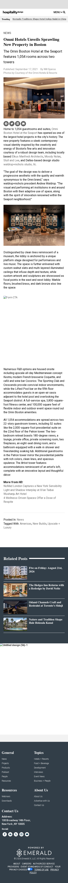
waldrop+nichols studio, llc (19, 164)
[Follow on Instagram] (21, 834)
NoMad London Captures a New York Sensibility (32, 486)
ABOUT (16, 864)
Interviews (38, 772)
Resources (6, 781)
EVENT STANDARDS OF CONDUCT (37, 866)
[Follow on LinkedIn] (10, 834)
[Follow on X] (16, 834)
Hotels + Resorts (41, 759)
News (7, 33)
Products (6, 768)
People (4, 776)
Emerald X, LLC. (29, 858)
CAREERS (26, 864)
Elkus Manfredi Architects (27, 156)
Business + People (42, 781)
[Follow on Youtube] (27, 834)
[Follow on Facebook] (5, 834)
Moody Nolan (52, 156)
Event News (39, 776)
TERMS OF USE (41, 869)
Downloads (7, 801)
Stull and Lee (11, 160)
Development (40, 768)
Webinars (6, 796)
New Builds (40, 523)
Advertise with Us (42, 801)
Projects (5, 763)
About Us (38, 796)
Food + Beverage (41, 763)
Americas (25, 523)
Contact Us (39, 805)
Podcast (5, 772)
